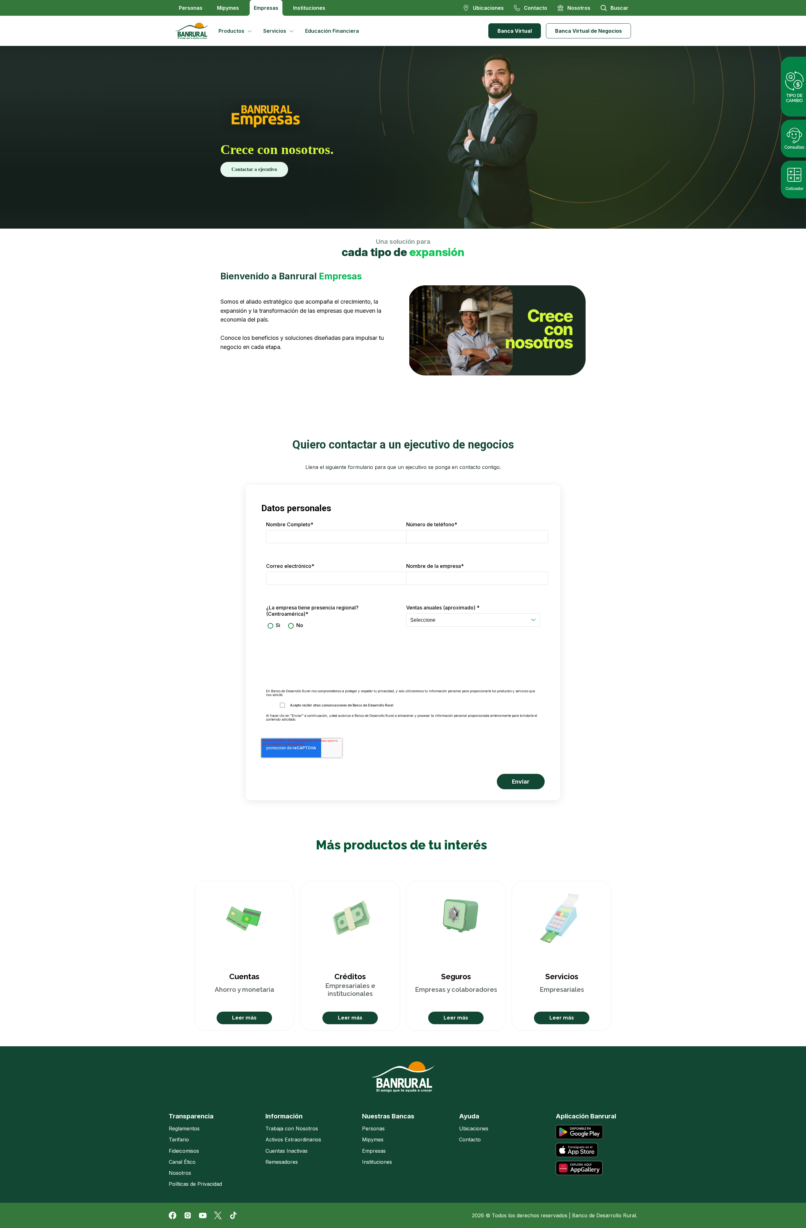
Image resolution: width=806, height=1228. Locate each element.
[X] (218, 1215)
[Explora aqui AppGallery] (579, 1168)
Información (284, 1116)
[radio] (273, 625)
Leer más (244, 1018)
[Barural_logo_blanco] (403, 1076)
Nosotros (180, 1173)
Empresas (266, 8)
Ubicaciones (473, 1128)
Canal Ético (182, 1162)
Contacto (470, 1139)
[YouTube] (203, 1215)
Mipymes (228, 8)
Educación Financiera (332, 31)
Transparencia (191, 1116)
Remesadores (281, 1162)
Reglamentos (184, 1128)
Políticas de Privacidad (195, 1184)
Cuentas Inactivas (286, 1151)
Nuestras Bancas (388, 1116)
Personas (190, 8)
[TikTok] (233, 1215)
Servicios (274, 31)
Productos (231, 31)
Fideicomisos (184, 1151)
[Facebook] (172, 1215)
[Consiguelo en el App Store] (577, 1150)
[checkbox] (333, 625)
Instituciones (309, 8)
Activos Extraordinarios (293, 1139)
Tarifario (179, 1139)
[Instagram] (187, 1215)
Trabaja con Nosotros (291, 1128)
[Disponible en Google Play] (579, 1132)
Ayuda (469, 1116)
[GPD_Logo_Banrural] (194, 31)
